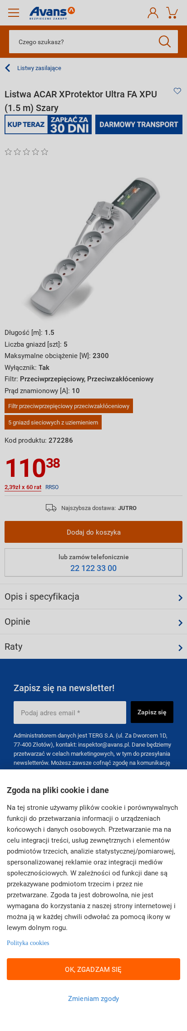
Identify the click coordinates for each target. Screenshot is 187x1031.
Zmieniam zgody (93, 998)
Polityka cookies (28, 943)
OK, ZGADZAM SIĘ (93, 969)
